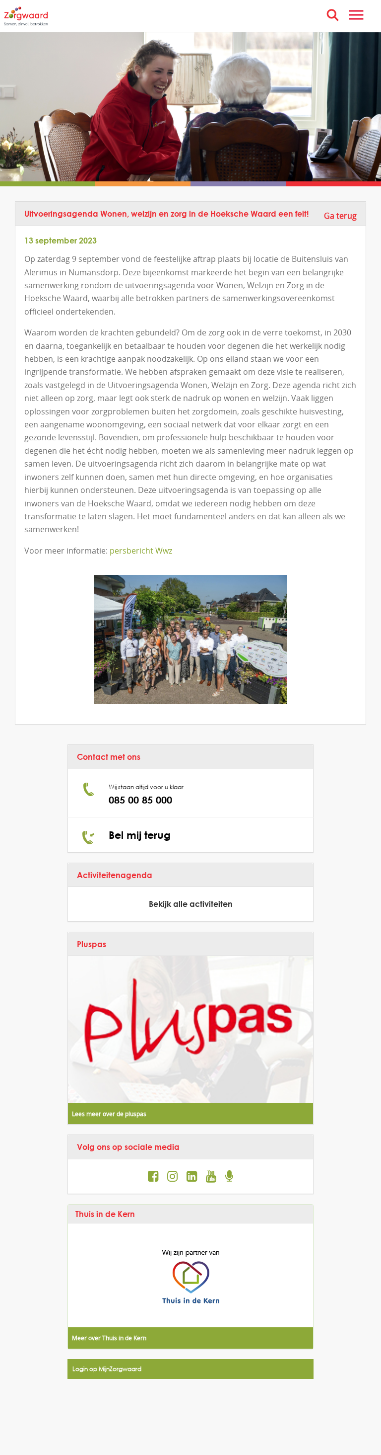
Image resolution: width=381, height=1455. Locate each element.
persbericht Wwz (141, 550)
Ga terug (340, 215)
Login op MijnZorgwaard (106, 1369)
